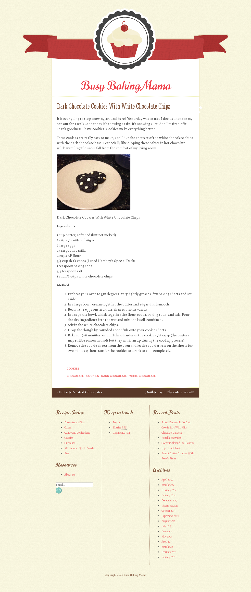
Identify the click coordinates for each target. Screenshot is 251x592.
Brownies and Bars (75, 422)
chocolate (75, 375)
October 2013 (169, 511)
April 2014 (167, 480)
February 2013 (169, 552)
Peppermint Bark (171, 448)
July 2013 (166, 526)
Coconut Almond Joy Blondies (178, 443)
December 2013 (170, 500)
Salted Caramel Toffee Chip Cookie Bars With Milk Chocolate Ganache (176, 427)
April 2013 (167, 542)
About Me (69, 475)
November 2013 (170, 506)
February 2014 (169, 490)
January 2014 (169, 495)
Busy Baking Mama (125, 85)
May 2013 (167, 536)
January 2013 (169, 557)
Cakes (67, 427)
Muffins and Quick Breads (79, 448)
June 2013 (167, 531)
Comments (122, 433)
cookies (92, 375)
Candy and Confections (77, 433)
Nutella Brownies (171, 438)
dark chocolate (114, 375)
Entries (120, 427)
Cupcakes (69, 443)
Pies (66, 453)
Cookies (73, 368)
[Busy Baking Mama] (125, 71)
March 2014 (168, 485)
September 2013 (170, 516)
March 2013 (168, 547)
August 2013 (168, 521)
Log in (116, 422)
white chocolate (142, 375)
